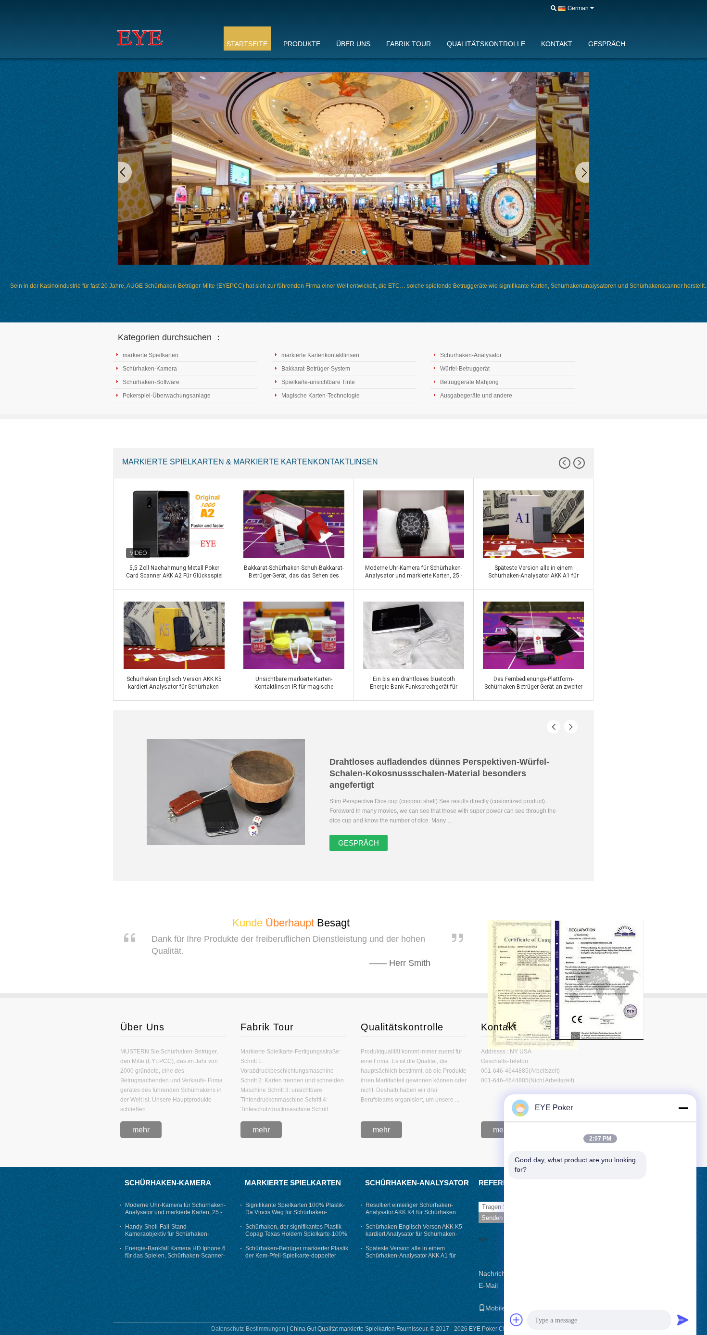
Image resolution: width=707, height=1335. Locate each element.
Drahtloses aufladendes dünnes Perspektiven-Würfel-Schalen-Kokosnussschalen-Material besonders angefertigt (439, 773)
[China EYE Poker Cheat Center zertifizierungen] (533, 984)
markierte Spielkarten (150, 355)
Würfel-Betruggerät (465, 368)
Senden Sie (497, 1217)
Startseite (247, 44)
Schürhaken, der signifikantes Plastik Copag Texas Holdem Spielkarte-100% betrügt (296, 1234)
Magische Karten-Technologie (320, 395)
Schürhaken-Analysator (471, 355)
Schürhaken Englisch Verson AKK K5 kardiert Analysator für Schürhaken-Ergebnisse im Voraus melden (414, 1234)
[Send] (683, 1319)
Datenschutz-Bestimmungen (248, 1328)
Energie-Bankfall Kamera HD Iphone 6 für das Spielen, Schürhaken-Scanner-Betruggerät (175, 1255)
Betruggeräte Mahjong (469, 382)
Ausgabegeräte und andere (476, 395)
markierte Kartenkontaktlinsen (320, 355)
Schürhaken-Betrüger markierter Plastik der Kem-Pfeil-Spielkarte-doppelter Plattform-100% (296, 1255)
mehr (141, 1130)
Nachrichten (497, 1273)
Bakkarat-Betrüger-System (315, 368)
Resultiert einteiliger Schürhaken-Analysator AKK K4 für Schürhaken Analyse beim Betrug (411, 1212)
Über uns (353, 44)
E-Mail (488, 1285)
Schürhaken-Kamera (150, 368)
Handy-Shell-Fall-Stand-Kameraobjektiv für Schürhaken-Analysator (167, 1234)
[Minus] (683, 1108)
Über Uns (142, 1027)
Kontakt (556, 44)
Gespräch (606, 44)
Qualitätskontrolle (486, 44)
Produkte (301, 44)
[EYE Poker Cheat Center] (163, 38)
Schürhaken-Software (151, 382)
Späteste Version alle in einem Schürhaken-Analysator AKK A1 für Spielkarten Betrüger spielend (411, 1255)
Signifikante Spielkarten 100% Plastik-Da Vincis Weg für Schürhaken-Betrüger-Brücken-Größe (295, 1212)
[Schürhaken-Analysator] (353, 168)
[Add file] (516, 1319)
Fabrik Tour (408, 44)
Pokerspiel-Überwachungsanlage (167, 395)
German (578, 8)
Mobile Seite (504, 1308)
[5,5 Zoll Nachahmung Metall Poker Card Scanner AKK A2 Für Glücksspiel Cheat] (174, 524)
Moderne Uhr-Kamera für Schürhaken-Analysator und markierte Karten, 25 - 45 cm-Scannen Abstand (175, 1212)
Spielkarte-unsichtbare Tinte (318, 382)
